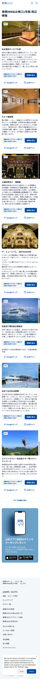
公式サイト (31, 82)
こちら (22, 547)
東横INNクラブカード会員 (13, 617)
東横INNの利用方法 (10, 621)
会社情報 (6, 639)
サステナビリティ (9, 647)
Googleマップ (12, 82)
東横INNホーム (7, 581)
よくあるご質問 (8, 630)
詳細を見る (31, 75)
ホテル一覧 (18, 581)
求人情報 (6, 643)
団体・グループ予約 (10, 596)
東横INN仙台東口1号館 (10, 583)
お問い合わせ (8, 634)
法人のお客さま (8, 626)
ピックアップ (8, 600)
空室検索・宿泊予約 (10, 592)
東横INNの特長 (8, 609)
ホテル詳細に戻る (20, 500)
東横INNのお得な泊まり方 (13, 613)
